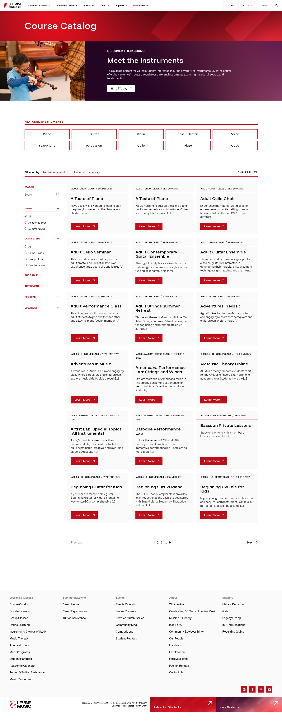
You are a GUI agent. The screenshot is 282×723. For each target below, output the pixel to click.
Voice (235, 134)
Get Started (139, 5)
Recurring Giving (233, 631)
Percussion (94, 145)
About (103, 5)
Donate (247, 5)
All (29, 216)
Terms (28, 208)
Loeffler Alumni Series (130, 618)
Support (119, 5)
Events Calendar (126, 604)
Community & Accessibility (186, 631)
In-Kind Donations (233, 624)
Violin (141, 134)
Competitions (124, 631)
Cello (141, 145)
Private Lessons (38, 265)
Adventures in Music (220, 306)
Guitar (94, 134)
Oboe (235, 145)
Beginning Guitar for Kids (96, 487)
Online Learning (20, 624)
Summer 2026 (36, 229)
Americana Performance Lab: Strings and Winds (160, 370)
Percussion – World (54, 172)
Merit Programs (20, 652)
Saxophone (47, 145)
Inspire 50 (175, 624)
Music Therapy (19, 638)
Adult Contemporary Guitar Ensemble (156, 254)
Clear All (94, 172)
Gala (225, 611)
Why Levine (176, 604)
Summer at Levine (65, 5)
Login (230, 5)
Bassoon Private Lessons (225, 426)
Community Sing (126, 624)
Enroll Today (119, 88)
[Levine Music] (20, 704)
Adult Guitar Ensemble (223, 252)
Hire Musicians (178, 658)
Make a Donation (233, 604)
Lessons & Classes (37, 5)
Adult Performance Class (96, 306)
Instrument (32, 286)
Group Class (35, 259)
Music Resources (20, 679)
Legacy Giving (231, 618)
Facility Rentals (179, 665)
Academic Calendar (22, 665)
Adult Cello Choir (217, 199)
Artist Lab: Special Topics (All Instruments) (96, 431)
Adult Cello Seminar (91, 252)
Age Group (31, 275)
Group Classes (19, 618)
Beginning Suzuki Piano (159, 487)
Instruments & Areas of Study (28, 631)
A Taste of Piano (87, 199)
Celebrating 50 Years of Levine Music (192, 611)
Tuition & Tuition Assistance (27, 672)
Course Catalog (19, 604)
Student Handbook (21, 658)
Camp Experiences (75, 611)
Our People (176, 638)
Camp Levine (36, 253)
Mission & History (180, 618)
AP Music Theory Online (224, 364)
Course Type (32, 238)
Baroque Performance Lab (158, 431)
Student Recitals (126, 638)
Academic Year (37, 223)
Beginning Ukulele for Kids (222, 489)
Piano (47, 134)
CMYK (144, 705)
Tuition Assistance (74, 618)
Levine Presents (126, 611)
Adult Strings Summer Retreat (157, 308)
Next (250, 542)
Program (30, 297)
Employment (177, 652)
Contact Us (176, 672)
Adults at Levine (20, 645)
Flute (188, 145)
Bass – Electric (188, 134)
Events (87, 5)
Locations (31, 308)
